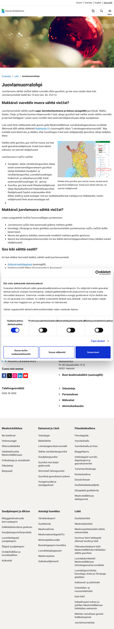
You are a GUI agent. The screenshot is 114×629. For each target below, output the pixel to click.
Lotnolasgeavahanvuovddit (52, 446)
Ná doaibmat (8, 435)
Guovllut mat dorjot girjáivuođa (48, 464)
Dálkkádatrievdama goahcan (17, 527)
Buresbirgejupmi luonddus (52, 545)
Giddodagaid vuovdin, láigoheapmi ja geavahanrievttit (86, 460)
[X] (9, 375)
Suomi (79, 2)
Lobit (16, 76)
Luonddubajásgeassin (50, 550)
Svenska (88, 2)
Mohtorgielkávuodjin (49, 540)
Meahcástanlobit (83, 523)
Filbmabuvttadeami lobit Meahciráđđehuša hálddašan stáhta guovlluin (90, 550)
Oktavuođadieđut (11, 446)
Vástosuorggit (9, 441)
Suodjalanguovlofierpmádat (16, 532)
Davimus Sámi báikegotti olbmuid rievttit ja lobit (88, 539)
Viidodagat (44, 435)
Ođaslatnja (7, 465)
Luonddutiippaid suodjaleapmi (10, 539)
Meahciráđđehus (12, 428)
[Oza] (101, 11)
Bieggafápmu (82, 451)
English (98, 2)
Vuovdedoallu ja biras (86, 446)
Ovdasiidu (6, 76)
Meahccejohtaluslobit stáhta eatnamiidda (90, 531)
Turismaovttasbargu (85, 469)
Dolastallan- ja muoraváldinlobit (83, 589)
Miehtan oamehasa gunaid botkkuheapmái (89, 615)
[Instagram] (14, 375)
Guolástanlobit (82, 518)
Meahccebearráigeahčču (51, 534)
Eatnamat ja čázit (48, 428)
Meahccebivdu (46, 529)
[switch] (43, 330)
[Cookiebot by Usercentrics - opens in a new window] (98, 272)
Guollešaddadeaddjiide (87, 485)
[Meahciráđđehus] (13, 11)
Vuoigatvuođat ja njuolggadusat (47, 483)
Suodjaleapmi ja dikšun (16, 511)
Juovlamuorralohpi (85, 622)
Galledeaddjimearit (48, 561)
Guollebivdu (44, 523)
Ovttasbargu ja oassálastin (16, 460)
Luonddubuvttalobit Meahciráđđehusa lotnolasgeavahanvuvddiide (89, 562)
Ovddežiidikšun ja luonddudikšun (11, 553)
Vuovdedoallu (82, 441)
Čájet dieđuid (98, 341)
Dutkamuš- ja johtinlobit (87, 582)
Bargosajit (7, 471)
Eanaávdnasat (82, 479)
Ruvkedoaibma (83, 474)
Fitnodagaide (82, 435)
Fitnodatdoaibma (85, 428)
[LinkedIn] (20, 375)
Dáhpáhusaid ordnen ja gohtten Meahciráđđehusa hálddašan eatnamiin (89, 605)
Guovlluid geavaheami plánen (54, 476)
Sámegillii (108, 2)
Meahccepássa (46, 556)
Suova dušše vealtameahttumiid (20, 352)
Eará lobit (80, 596)
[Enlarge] (108, 144)
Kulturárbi (7, 560)
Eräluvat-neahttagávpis (20, 264)
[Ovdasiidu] (93, 11)
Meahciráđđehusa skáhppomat (84, 497)
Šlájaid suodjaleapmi (13, 546)
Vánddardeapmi (46, 518)
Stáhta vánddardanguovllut (52, 451)
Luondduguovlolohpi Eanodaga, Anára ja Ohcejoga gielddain (90, 574)
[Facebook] (4, 375)
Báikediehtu (44, 441)
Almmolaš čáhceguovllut (51, 471)
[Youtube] (25, 375)
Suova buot (93, 352)
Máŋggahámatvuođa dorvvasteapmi (13, 520)
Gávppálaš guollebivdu (87, 490)
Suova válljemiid (57, 352)
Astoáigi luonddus (49, 511)
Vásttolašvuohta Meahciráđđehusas (12, 453)
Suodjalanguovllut (47, 457)
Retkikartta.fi (42, 128)
